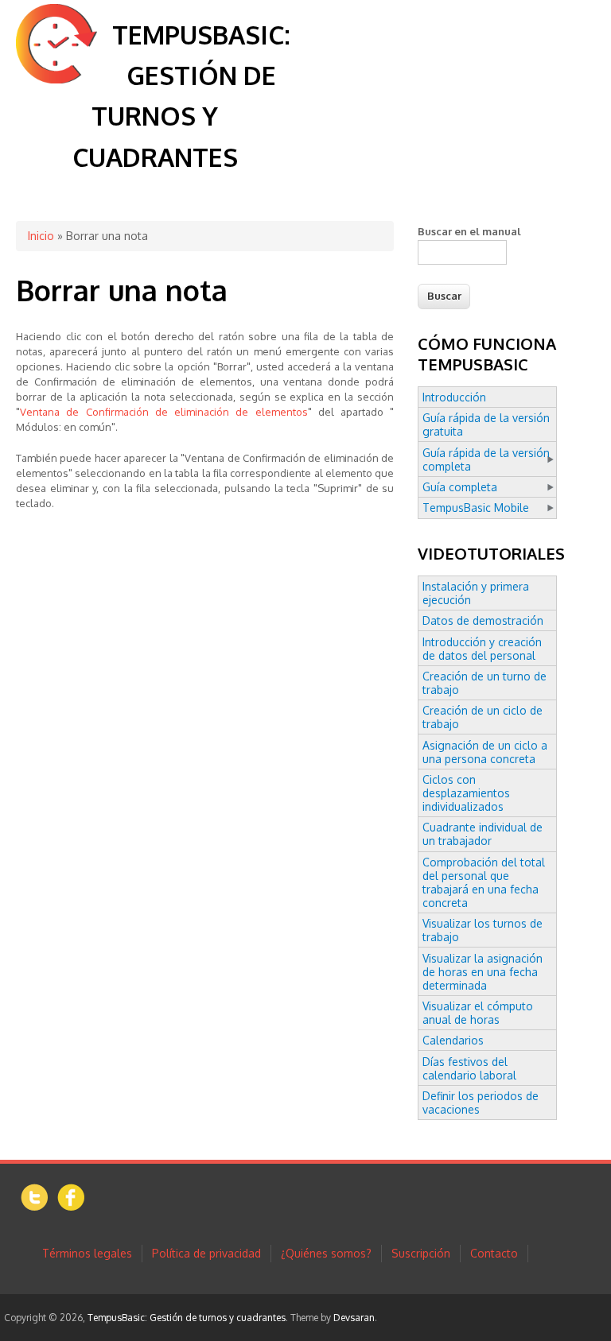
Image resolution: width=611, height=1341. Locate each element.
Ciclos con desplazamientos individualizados (466, 793)
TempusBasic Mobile (475, 507)
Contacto (494, 1253)
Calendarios (453, 1040)
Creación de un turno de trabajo (484, 682)
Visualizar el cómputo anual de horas (477, 1012)
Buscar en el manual (469, 231)
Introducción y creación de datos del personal (482, 648)
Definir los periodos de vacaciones (480, 1102)
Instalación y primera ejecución (475, 593)
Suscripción (420, 1253)
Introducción (454, 397)
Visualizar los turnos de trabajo (482, 930)
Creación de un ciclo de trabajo (482, 717)
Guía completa (459, 487)
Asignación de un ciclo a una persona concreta (484, 751)
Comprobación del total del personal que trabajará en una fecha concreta (483, 882)
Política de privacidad (206, 1253)
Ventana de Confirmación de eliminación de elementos (164, 411)
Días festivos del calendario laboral (469, 1068)
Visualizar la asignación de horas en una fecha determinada (482, 971)
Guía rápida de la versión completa (486, 459)
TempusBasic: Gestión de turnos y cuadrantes (187, 1318)
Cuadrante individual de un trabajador (482, 833)
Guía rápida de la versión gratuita (486, 424)
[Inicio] (56, 79)
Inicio (41, 235)
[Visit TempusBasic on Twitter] (34, 1207)
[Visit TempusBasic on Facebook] (70, 1206)
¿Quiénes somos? (326, 1253)
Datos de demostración (482, 620)
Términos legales (87, 1253)
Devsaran (354, 1318)
